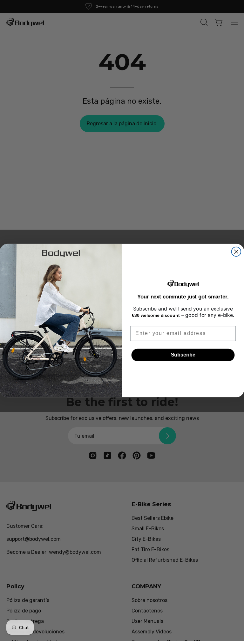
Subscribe (183, 354)
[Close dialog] (236, 251)
